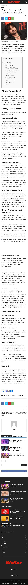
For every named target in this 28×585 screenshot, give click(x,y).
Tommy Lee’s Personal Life (10, 77)
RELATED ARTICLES (6, 436)
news (6, 5)
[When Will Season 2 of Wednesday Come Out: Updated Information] (5, 448)
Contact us (13, 580)
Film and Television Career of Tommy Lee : (13, 70)
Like (25, 470)
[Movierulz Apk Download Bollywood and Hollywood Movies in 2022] (5, 525)
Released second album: (10, 75)
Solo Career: (8, 73)
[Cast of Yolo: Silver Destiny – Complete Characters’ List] (5, 455)
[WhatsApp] (12, 18)
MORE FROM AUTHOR (18, 436)
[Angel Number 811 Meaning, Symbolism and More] (5, 441)
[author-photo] (14, 427)
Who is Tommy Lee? (7, 62)
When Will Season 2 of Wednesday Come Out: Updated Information (15, 448)
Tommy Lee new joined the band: (12, 68)
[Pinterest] (9, 18)
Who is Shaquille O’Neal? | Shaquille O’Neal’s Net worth (7, 414)
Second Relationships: (10, 82)
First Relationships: (9, 78)
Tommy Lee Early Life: (9, 65)
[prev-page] (2, 461)
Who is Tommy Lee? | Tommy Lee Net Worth (14, 395)
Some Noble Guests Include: (11, 71)
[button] (2, 2)
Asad (4, 15)
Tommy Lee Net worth (8, 63)
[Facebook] (2, 18)
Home (2, 5)
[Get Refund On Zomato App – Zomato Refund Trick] (5, 518)
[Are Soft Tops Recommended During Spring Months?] (5, 500)
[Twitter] (6, 18)
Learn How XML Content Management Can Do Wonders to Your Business (17, 511)
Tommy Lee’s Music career (10, 67)
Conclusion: (6, 84)
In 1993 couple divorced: (10, 80)
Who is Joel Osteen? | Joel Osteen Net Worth (21, 413)
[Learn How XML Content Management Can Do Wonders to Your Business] (5, 511)
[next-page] (5, 461)
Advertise (18, 580)
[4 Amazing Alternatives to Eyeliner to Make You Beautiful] (5, 493)
